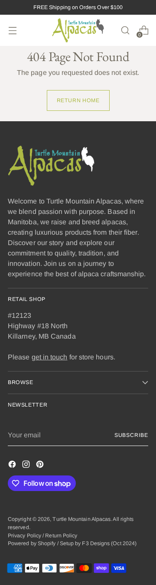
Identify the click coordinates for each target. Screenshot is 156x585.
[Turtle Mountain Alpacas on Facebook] (13, 466)
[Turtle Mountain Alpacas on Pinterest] (41, 466)
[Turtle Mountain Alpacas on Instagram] (27, 466)
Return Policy (61, 536)
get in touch (50, 357)
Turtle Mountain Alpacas (81, 519)
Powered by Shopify (31, 543)
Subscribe (131, 435)
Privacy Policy (24, 536)
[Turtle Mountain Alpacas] (78, 30)
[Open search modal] (125, 30)
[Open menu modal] (12, 30)
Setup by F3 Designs (85, 543)
